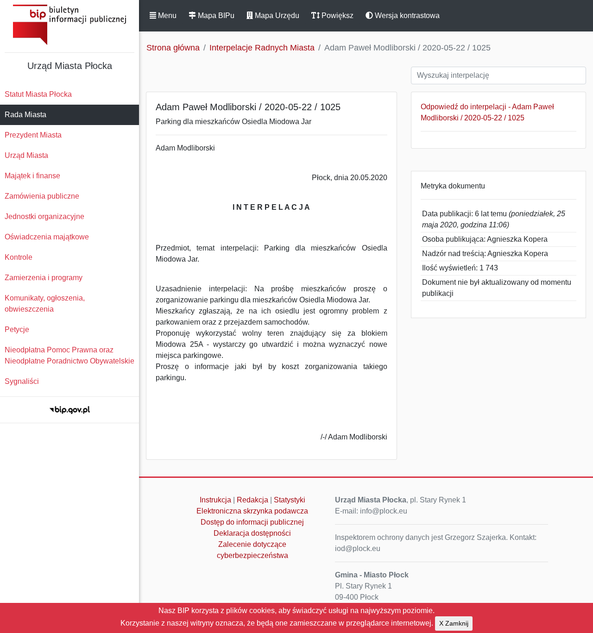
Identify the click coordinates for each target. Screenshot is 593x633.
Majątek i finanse (32, 176)
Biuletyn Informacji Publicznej (69, 25)
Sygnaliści (22, 381)
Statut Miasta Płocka (38, 94)
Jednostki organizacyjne (44, 216)
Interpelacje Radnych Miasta (262, 47)
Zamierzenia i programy (43, 278)
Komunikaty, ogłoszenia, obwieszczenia (45, 303)
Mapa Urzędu (276, 15)
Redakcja (252, 500)
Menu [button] (166, 15)
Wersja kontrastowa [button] (406, 15)
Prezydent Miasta (33, 135)
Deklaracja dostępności (252, 533)
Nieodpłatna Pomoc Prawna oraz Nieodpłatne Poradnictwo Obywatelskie (69, 355)
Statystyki (289, 500)
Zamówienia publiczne (42, 196)
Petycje (17, 329)
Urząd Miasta (26, 155)
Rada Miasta (25, 115)
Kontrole (18, 257)
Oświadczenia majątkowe (47, 237)
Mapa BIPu (215, 15)
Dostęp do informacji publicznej (252, 522)
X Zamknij (453, 623)
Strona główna (173, 47)
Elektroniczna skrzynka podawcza (252, 511)
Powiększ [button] (336, 15)
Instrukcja (215, 500)
